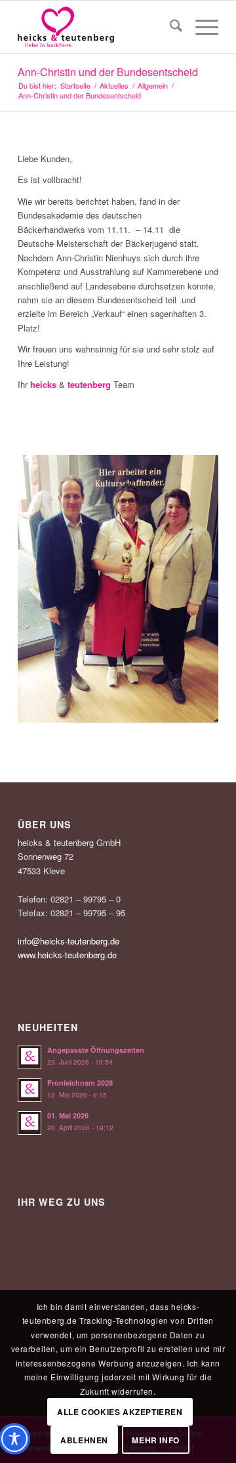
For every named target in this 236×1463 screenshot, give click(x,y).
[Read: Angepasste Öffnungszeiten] (29, 1057)
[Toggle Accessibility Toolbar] (14, 1438)
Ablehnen (84, 1440)
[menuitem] (169, 27)
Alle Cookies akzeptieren (119, 1412)
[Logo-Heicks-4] (98, 27)
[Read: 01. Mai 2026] (29, 1123)
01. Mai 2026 (67, 1115)
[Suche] (169, 27)
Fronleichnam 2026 (80, 1083)
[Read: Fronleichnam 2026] (29, 1090)
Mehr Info (155, 1440)
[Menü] (200, 27)
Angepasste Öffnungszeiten (95, 1050)
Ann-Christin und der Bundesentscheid (108, 71)
